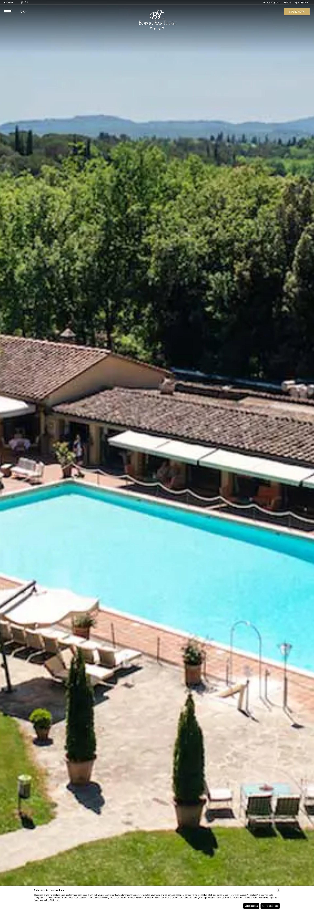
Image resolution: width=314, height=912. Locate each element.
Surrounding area (271, 2)
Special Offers (301, 2)
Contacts (8, 2)
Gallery (287, 2)
